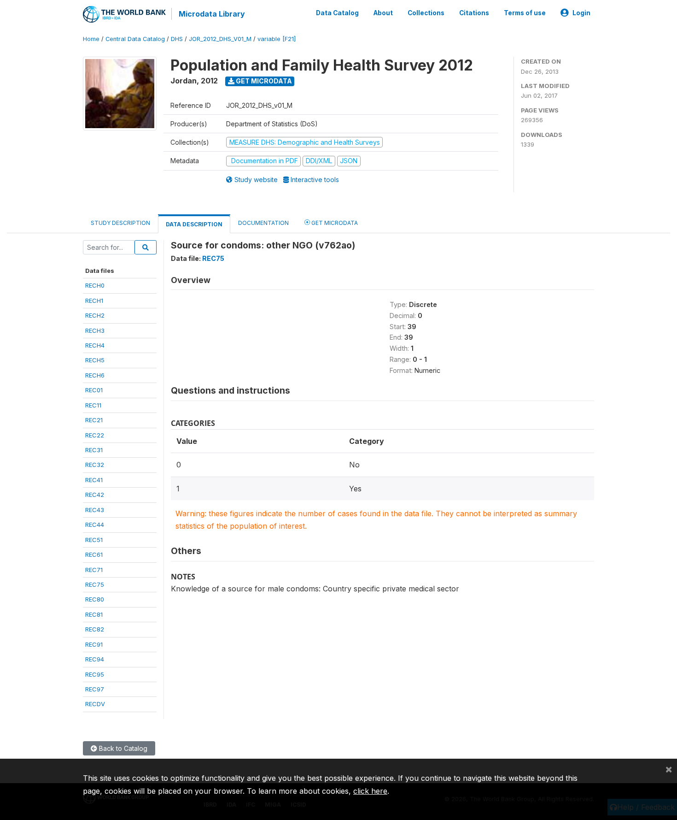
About (383, 13)
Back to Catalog (122, 748)
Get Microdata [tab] (334, 222)
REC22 (94, 435)
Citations (474, 13)
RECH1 (94, 300)
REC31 (94, 450)
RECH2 (95, 315)
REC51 (94, 539)
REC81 (94, 614)
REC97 (94, 689)
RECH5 (95, 360)
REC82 (94, 629)
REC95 (94, 674)
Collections (426, 13)
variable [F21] (276, 38)
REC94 (94, 659)
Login (581, 13)
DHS (177, 38)
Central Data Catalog (135, 38)
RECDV (95, 704)
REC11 (93, 405)
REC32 (94, 464)
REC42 (94, 494)
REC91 (94, 644)
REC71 (94, 569)
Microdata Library (212, 13)
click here (370, 791)
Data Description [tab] (194, 224)
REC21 (94, 420)
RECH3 (95, 330)
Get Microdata (263, 81)
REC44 (94, 524)
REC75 (94, 584)
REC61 (94, 554)
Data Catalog (337, 13)
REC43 (94, 509)
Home (91, 38)
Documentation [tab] (263, 222)
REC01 (94, 390)
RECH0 (95, 285)
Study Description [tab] (120, 222)
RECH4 (95, 345)
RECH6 (95, 375)
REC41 (94, 480)
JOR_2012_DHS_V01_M (220, 38)
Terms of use (525, 13)
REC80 (94, 599)
